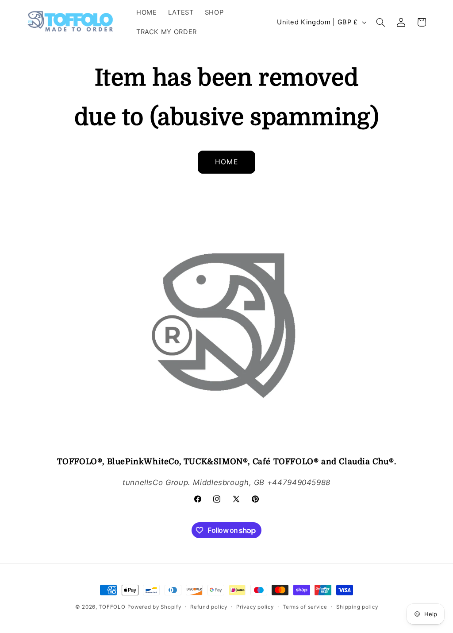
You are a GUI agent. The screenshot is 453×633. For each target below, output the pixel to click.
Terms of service (305, 607)
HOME (226, 162)
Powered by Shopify (154, 607)
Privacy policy (254, 607)
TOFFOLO (112, 607)
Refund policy (208, 607)
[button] (380, 22)
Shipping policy (357, 607)
